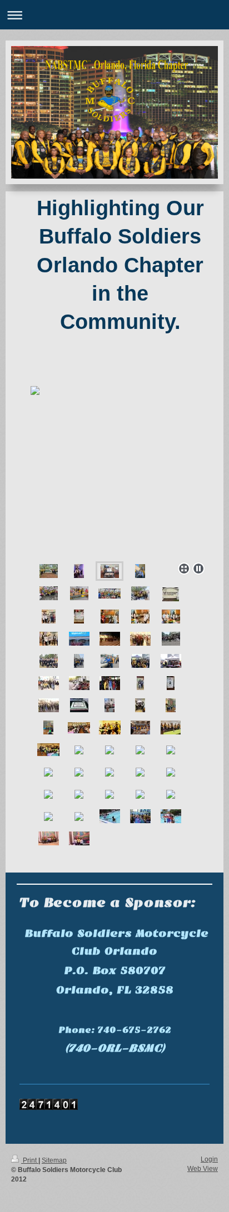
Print (29, 1160)
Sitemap (54, 1160)
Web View (202, 1169)
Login (209, 1159)
